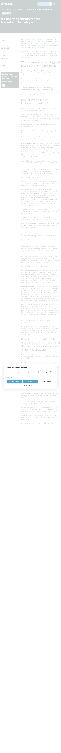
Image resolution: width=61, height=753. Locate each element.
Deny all (30, 381)
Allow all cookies (14, 381)
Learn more (10, 377)
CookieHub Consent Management (33, 385)
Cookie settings (46, 381)
